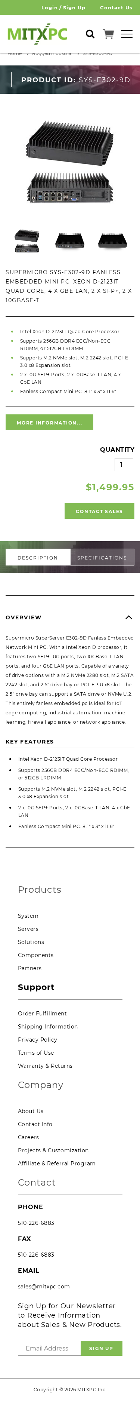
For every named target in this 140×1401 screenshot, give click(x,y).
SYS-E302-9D (97, 53)
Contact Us (116, 7)
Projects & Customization (53, 1150)
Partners (30, 968)
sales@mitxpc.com (44, 1286)
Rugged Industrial (52, 53)
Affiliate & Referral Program (57, 1163)
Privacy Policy (37, 1039)
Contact (37, 1183)
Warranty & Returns (45, 1066)
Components (36, 955)
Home (14, 53)
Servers (28, 929)
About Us (31, 1111)
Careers (28, 1137)
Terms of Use (36, 1052)
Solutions (31, 942)
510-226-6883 (36, 1223)
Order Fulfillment (42, 1013)
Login (49, 7)
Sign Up (74, 7)
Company (40, 1085)
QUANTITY (117, 449)
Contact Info (35, 1124)
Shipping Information (48, 1026)
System (28, 916)
